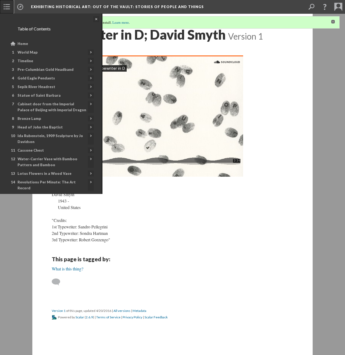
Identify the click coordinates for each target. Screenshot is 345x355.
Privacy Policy (132, 317)
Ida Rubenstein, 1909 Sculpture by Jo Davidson (50, 139)
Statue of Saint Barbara (39, 95)
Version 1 (58, 311)
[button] (325, 6)
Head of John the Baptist (40, 127)
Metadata (139, 311)
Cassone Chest (31, 150)
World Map (28, 52)
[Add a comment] (58, 282)
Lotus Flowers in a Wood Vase (44, 173)
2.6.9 (89, 317)
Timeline (25, 61)
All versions (121, 311)
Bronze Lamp (29, 118)
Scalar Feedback (156, 317)
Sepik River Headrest (36, 87)
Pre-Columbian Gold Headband (46, 69)
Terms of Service (108, 317)
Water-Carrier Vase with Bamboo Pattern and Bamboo (47, 162)
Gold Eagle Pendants (36, 78)
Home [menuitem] (23, 43)
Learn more (120, 22)
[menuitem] (6, 6)
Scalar (79, 317)
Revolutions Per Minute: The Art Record (47, 185)
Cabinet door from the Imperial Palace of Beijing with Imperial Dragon (52, 107)
